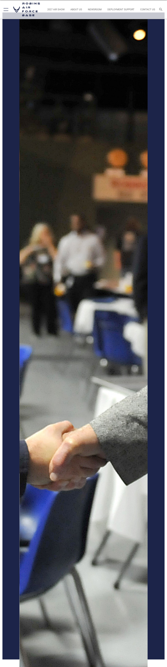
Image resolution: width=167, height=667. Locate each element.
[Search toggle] (161, 9)
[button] (5, 9)
